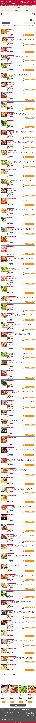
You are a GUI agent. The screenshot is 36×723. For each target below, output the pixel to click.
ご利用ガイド (11, 715)
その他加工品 (27, 10)
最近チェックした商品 (5, 712)
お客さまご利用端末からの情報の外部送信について (30, 713)
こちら (12, 719)
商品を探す (3, 709)
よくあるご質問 (20, 712)
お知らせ (19, 710)
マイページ (11, 712)
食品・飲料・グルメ (8, 5)
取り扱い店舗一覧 (4, 715)
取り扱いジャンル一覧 (5, 713)
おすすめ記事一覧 (12, 709)
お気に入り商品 (4, 710)
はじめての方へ (20, 713)
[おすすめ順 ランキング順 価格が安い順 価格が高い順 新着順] (28, 23)
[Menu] (2, 1)
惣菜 (1, 7)
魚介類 (2, 10)
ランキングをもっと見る (18, 705)
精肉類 (26, 7)
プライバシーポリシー (29, 710)
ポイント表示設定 (12, 713)
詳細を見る (30, 34)
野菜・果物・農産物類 (16, 7)
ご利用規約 (28, 709)
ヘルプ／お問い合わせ (21, 709)
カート (10, 710)
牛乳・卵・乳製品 (15, 10)
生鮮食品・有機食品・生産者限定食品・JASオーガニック (20, 5)
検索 (33, 14)
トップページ (2, 5)
